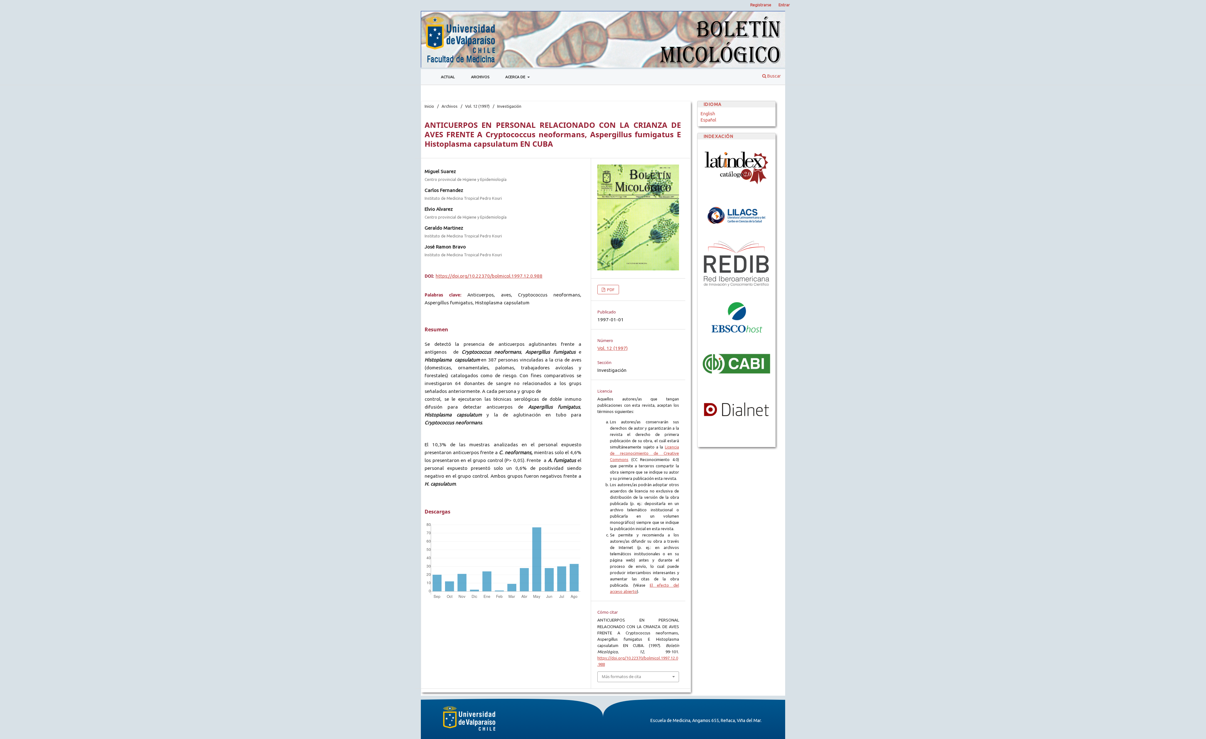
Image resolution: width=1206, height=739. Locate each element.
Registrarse (760, 5)
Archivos (480, 77)
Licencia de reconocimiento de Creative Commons (644, 453)
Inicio (429, 106)
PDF (610, 289)
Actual (448, 77)
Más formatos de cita (621, 676)
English (708, 113)
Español (708, 119)
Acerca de (515, 77)
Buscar (773, 76)
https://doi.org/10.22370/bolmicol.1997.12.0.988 (489, 276)
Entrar (784, 5)
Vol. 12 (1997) (477, 106)
